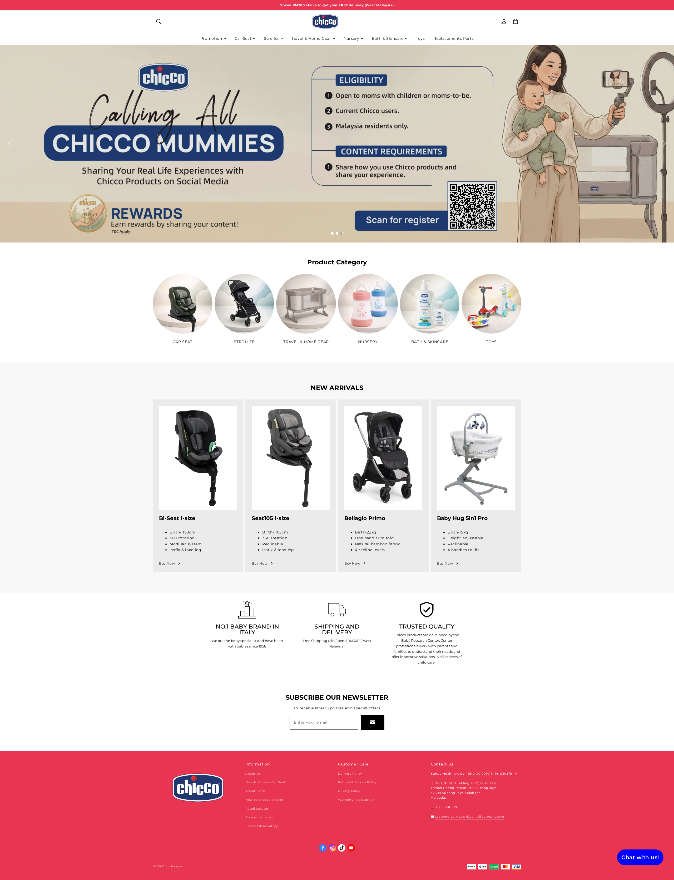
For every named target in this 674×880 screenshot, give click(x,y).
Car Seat (243, 38)
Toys (420, 38)
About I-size (255, 791)
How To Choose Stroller (264, 800)
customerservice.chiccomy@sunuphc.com (469, 816)
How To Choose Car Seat (265, 782)
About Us (253, 773)
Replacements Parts (453, 38)
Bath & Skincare (388, 38)
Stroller (271, 38)
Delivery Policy (350, 773)
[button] (158, 21)
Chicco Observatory (261, 826)
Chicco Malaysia (172, 866)
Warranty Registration (356, 800)
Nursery (351, 38)
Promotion (211, 38)
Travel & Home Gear (311, 38)
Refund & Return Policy (357, 782)
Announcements (259, 817)
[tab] (332, 233)
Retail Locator (257, 808)
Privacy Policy (349, 791)
